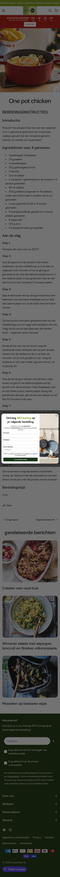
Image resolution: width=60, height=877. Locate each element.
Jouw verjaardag (8, 446)
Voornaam (6, 432)
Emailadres (6, 439)
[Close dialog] (56, 415)
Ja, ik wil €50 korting (20, 459)
